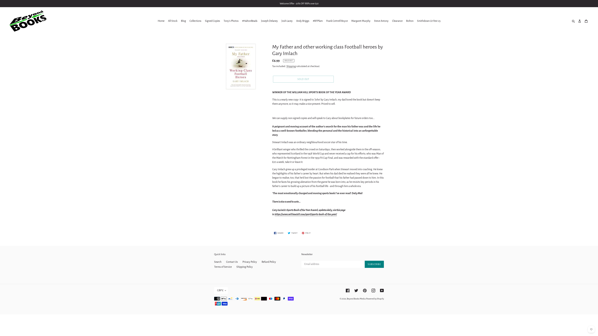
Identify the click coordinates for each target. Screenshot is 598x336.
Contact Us (232, 262)
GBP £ (220, 290)
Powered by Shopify (375, 299)
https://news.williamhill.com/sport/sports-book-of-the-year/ (306, 214)
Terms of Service (223, 267)
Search (217, 262)
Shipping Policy (244, 267)
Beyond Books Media (356, 299)
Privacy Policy (249, 262)
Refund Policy (269, 262)
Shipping (291, 66)
